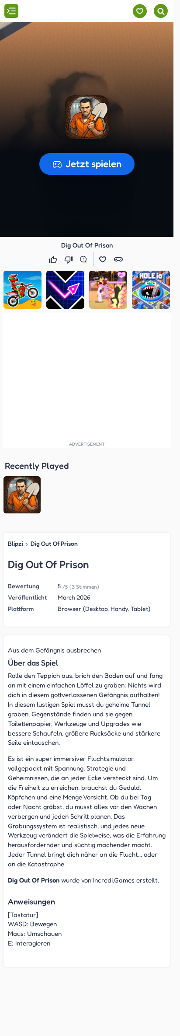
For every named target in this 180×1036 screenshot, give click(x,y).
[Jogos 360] (56, 11)
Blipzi (15, 543)
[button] (87, 117)
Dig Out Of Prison (54, 543)
